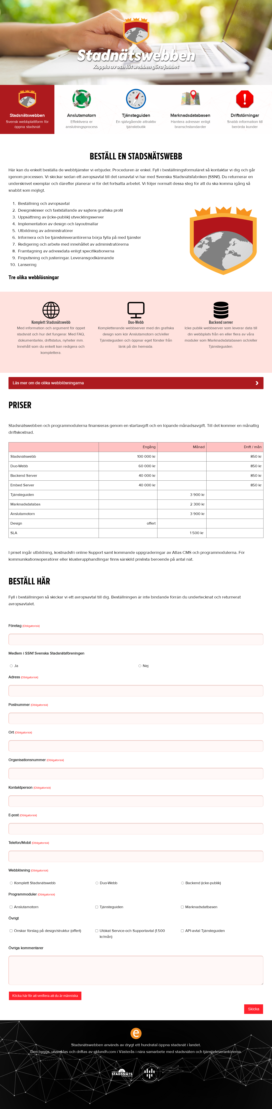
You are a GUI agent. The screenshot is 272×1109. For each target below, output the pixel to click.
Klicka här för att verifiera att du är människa (45, 996)
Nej (146, 666)
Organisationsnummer (36, 760)
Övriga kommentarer (25, 948)
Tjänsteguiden (111, 907)
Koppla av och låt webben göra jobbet (136, 67)
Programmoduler (31, 894)
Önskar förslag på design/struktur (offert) (47, 931)
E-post (22, 815)
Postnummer (28, 705)
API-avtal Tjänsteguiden (205, 931)
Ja (16, 666)
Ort (20, 732)
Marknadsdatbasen (201, 907)
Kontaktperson (29, 788)
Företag (24, 626)
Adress (23, 677)
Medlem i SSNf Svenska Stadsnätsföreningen (46, 653)
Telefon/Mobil (28, 843)
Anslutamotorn (26, 907)
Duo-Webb (108, 883)
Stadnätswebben (136, 57)
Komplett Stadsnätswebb (34, 883)
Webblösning (28, 870)
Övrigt (13, 918)
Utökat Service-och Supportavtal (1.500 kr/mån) (132, 934)
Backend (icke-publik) (203, 883)
